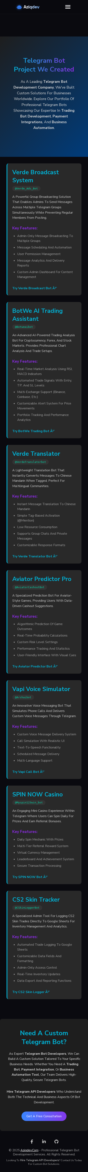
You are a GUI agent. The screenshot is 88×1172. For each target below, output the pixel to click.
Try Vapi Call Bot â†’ (28, 772)
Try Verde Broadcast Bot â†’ (34, 288)
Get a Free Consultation (44, 1116)
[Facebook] (31, 1141)
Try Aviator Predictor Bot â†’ (35, 666)
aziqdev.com (29, 1150)
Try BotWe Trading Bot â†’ (33, 431)
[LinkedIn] (44, 1141)
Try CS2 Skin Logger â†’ (31, 992)
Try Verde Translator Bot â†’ (35, 556)
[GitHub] (56, 1141)
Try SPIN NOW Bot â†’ (30, 877)
